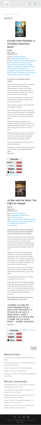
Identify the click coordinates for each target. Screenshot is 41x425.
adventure (19, 66)
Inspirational (22, 64)
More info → (11, 153)
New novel (26, 221)
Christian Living (12, 64)
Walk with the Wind (18, 58)
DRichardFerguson (10, 385)
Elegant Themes (20, 420)
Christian (32, 66)
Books (11, 14)
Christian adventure (13, 62)
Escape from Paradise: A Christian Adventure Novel (21, 43)
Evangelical (11, 70)
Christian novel (23, 68)
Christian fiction (26, 62)
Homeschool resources (23, 70)
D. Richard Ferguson (19, 56)
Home (6, 14)
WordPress (20, 422)
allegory (15, 60)
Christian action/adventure (27, 60)
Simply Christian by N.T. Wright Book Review (18, 368)
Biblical (25, 66)
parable (29, 64)
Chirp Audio (14, 159)
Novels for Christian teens (20, 72)
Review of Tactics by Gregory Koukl (15, 371)
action (16, 14)
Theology (27, 74)
